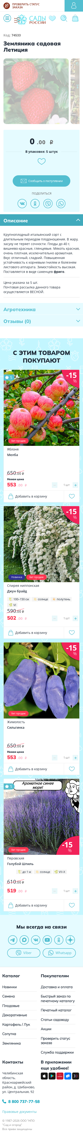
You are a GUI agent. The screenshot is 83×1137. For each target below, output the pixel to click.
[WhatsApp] (60, 203)
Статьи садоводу (55, 1019)
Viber (27, 952)
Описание (15, 220)
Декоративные (14, 1015)
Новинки (9, 987)
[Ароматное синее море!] (41, 816)
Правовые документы (19, 1111)
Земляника (11, 1043)
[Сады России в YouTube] (47, 940)
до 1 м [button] (26, 872)
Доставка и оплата (57, 987)
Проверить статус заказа (55, 1040)
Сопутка (9, 1034)
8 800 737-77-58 (24, 1101)
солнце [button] (43, 599)
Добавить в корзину (31, 496)
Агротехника (19, 309)
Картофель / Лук (16, 1024)
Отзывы (17, 321)
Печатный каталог (56, 1010)
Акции (46, 1029)
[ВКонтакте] (22, 203)
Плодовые (10, 1005)
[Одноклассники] (35, 203)
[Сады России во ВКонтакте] (35, 940)
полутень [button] (63, 599)
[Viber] (48, 203)
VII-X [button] (62, 872)
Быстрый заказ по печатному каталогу (58, 998)
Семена (8, 996)
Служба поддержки (57, 1052)
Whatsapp (63, 952)
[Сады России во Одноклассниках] (58, 940)
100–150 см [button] (21, 599)
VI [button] (14, 605)
